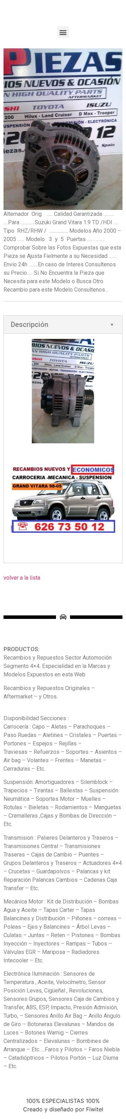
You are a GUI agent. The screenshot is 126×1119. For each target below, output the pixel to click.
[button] (63, 32)
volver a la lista (22, 577)
